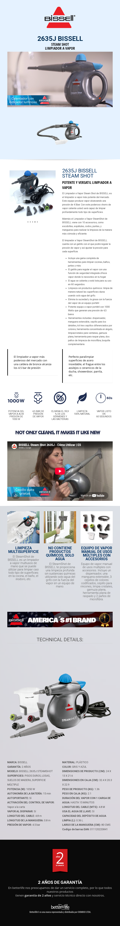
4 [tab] (35, 222)
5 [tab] (37, 222)
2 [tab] (30, 222)
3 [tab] (32, 222)
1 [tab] (28, 222)
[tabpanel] (32, 195)
